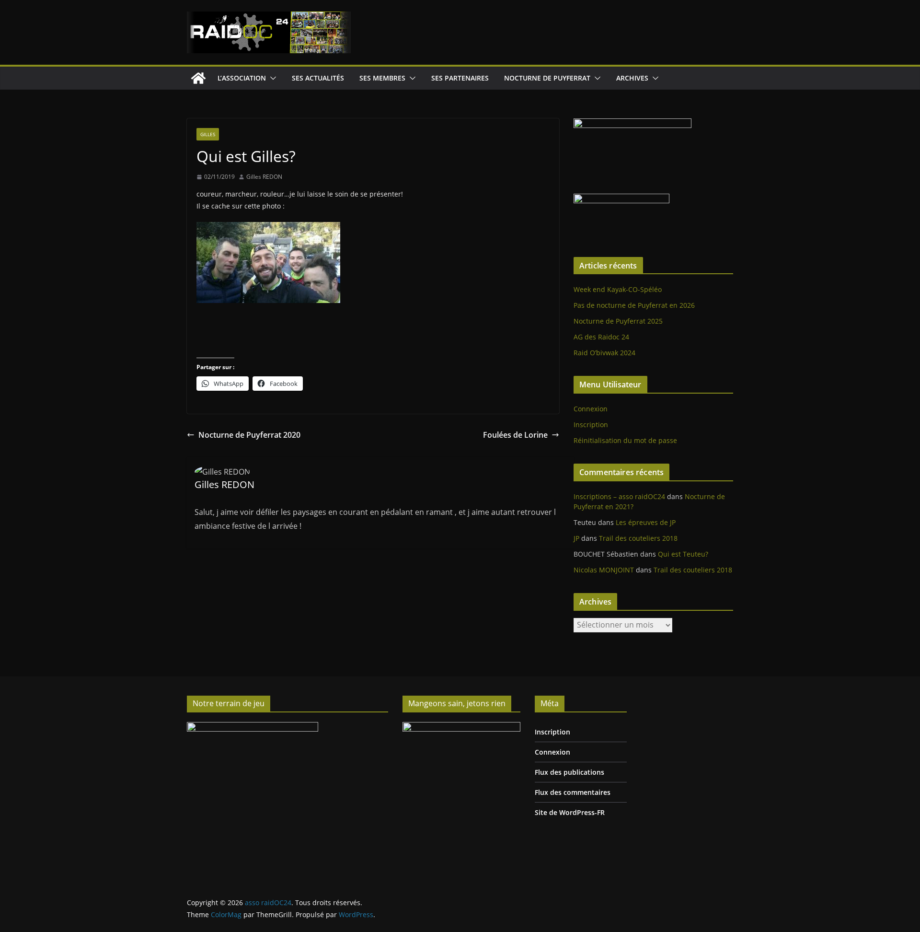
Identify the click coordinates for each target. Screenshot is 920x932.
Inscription (591, 424)
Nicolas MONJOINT (604, 569)
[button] (271, 78)
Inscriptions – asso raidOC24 (619, 496)
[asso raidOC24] (198, 78)
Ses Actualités (318, 77)
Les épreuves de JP (646, 522)
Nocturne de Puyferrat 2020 (249, 435)
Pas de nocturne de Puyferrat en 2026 (634, 305)
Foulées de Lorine (515, 435)
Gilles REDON (264, 177)
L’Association (242, 77)
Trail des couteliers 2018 (638, 538)
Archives (632, 77)
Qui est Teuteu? (683, 554)
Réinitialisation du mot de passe (625, 440)
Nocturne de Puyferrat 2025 (618, 321)
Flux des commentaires (572, 792)
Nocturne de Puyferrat (547, 77)
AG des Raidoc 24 (601, 336)
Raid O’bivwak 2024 (604, 352)
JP (576, 538)
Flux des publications (569, 772)
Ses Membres (382, 77)
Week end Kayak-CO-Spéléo (618, 289)
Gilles (207, 134)
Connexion (591, 408)
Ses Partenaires (460, 77)
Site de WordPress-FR (570, 812)
